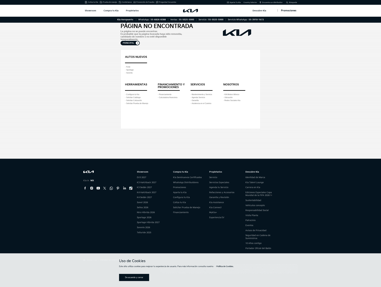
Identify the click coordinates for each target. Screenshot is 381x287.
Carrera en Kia (252, 187)
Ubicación (228, 97)
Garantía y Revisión (219, 197)
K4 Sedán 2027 (144, 197)
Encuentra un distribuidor (272, 2)
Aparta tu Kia (179, 192)
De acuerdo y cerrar (134, 277)
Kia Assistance (216, 202)
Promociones (179, 187)
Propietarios (132, 10)
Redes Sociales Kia (232, 100)
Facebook (85, 188)
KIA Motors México (231, 94)
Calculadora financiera (168, 97)
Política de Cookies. (225, 266)
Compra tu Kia (111, 10)
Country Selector (250, 2)
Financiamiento (165, 94)
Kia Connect (215, 207)
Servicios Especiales (219, 182)
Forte (128, 67)
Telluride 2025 (144, 232)
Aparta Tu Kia (235, 2)
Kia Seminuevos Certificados (187, 177)
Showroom (90, 10)
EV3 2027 (141, 177)
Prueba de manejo (110, 2)
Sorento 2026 (143, 227)
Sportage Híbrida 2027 (148, 222)
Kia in (88, 180)
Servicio (213, 177)
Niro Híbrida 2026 (146, 212)
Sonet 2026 (142, 202)
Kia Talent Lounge (254, 182)
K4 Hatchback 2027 (146, 192)
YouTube (98, 188)
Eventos (249, 225)
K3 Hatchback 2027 (146, 182)
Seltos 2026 (142, 207)
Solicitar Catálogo (133, 97)
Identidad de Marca (255, 177)
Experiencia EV (216, 217)
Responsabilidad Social (257, 210)
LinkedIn (124, 188)
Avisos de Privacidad (255, 230)
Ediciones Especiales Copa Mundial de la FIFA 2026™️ (258, 194)
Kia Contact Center (111, 188)
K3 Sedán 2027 (144, 187)
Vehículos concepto (255, 205)
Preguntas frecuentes (167, 2)
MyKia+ (213, 212)
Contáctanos (127, 2)
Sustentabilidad (253, 200)
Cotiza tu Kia (93, 2)
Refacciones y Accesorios (221, 192)
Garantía (195, 100)
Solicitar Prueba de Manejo (137, 103)
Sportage (130, 70)
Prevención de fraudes (145, 2)
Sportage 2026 (144, 217)
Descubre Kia (259, 10)
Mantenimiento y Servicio (202, 94)
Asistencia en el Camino (201, 103)
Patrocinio (250, 220)
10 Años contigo (253, 243)
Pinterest (118, 188)
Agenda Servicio (198, 97)
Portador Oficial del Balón (258, 248)
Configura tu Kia (132, 94)
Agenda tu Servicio (218, 187)
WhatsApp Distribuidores (186, 182)
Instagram (91, 188)
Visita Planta (251, 215)
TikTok (131, 188)
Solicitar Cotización (134, 100)
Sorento (129, 73)
